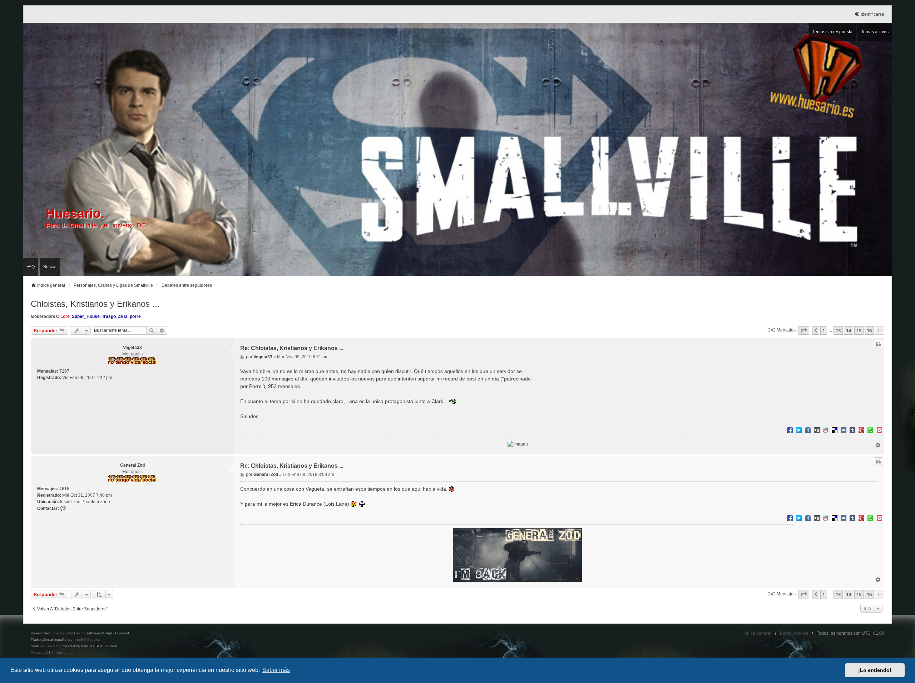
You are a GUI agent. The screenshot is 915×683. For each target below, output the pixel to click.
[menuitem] (39, 652)
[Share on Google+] (861, 430)
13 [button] (838, 330)
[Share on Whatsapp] (870, 430)
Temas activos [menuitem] (875, 31)
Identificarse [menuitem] (872, 14)
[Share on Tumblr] (852, 430)
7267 (64, 371)
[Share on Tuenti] (808, 430)
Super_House (86, 316)
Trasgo (109, 316)
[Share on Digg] (817, 430)
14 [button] (848, 330)
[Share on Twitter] (799, 430)
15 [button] (858, 330)
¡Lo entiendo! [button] (874, 670)
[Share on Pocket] (879, 430)
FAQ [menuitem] (30, 266)
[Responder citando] (878, 344)
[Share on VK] (843, 430)
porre (135, 316)
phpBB (64, 633)
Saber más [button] (276, 670)
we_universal (50, 646)
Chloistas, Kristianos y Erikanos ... (95, 304)
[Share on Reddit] (826, 430)
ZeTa (123, 316)
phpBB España (87, 640)
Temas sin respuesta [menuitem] (832, 31)
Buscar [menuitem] (50, 266)
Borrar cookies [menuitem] (794, 633)
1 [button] (823, 330)
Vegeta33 (132, 347)
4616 (64, 488)
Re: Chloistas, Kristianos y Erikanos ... (291, 348)
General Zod (132, 465)
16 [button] (869, 330)
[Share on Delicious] (835, 430)
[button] (803, 330)
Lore (65, 316)
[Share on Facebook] (790, 430)
